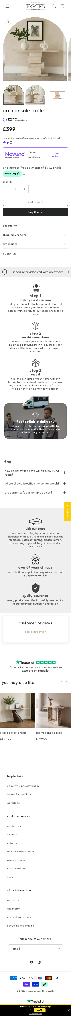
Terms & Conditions (19, 794)
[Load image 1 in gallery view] (14, 95)
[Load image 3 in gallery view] (57, 95)
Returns (12, 843)
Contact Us (14, 826)
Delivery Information (20, 851)
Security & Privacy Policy (23, 785)
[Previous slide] (61, 682)
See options (56, 155)
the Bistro (13, 908)
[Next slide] (67, 682)
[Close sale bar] (68, 1010)
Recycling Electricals (20, 925)
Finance (12, 834)
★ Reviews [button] (67, 511)
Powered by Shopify (44, 991)
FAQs (10, 877)
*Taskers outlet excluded (35, 1013)
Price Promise (16, 860)
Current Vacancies (19, 917)
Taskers (29, 991)
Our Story (13, 900)
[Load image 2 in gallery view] (35, 95)
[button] (7, 6)
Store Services (16, 868)
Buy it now (35, 212)
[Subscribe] (58, 948)
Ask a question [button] (35, 631)
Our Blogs (13, 802)
